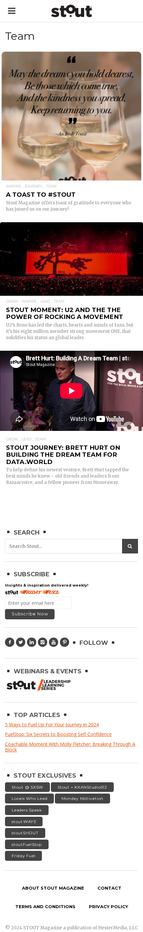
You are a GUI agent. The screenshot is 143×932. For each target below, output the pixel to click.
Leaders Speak (27, 809)
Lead (45, 301)
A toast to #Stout (40, 194)
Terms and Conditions (45, 906)
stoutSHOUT (25, 832)
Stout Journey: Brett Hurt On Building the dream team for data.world (63, 455)
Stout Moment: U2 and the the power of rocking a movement (64, 313)
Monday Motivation (82, 798)
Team (51, 186)
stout (24, 821)
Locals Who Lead (29, 798)
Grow (12, 301)
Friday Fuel (23, 855)
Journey (33, 186)
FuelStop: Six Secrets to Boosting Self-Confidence (58, 734)
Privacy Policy (108, 906)
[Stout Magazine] (71, 11)
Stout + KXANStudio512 (82, 787)
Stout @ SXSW (27, 787)
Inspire (13, 186)
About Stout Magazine (53, 888)
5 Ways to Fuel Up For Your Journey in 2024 (52, 724)
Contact (109, 888)
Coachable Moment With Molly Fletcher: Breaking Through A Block (70, 747)
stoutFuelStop (27, 844)
